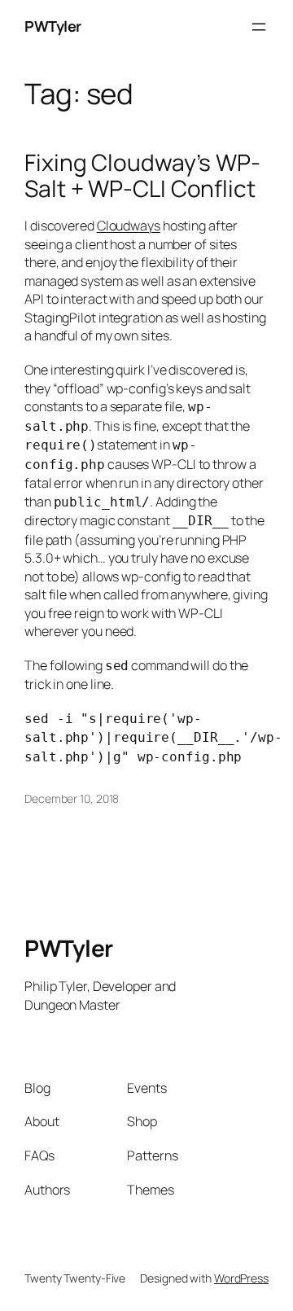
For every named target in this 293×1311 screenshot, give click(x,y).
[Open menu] (259, 27)
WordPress (241, 1278)
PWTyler (52, 26)
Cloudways (128, 226)
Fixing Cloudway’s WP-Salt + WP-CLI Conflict (142, 175)
